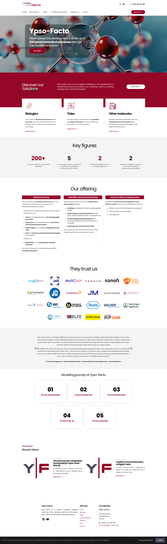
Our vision (37, 51)
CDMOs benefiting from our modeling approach (100, 165)
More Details (30, 131)
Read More (57, 477)
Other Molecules (59, 12)
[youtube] (47, 519)
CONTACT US (137, 12)
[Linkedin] (120, 4)
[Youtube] (123, 4)
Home (24, 12)
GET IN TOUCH (135, 86)
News (85, 12)
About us (75, 12)
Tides (45, 12)
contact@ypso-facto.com (109, 525)
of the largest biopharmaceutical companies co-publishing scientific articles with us (69, 166)
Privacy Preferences (146, 540)
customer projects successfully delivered (38, 165)
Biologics (34, 12)
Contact (83, 526)
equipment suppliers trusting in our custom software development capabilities (131, 166)
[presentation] (36, 348)
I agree (160, 540)
